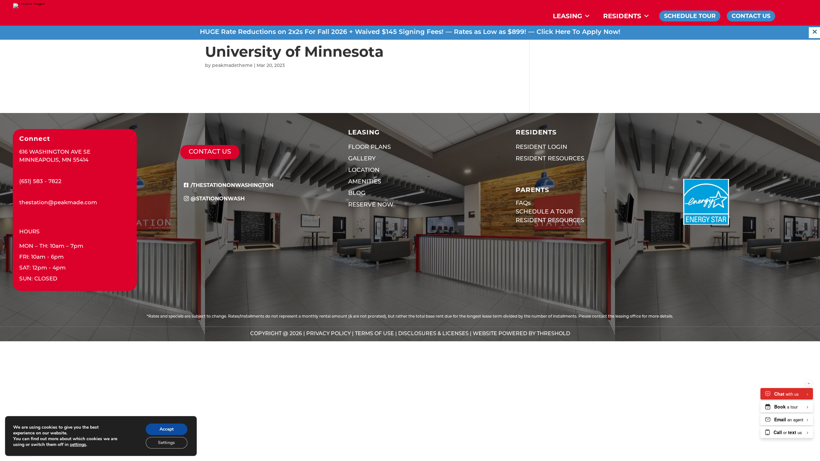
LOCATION (364, 171)
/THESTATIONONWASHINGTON (232, 185)
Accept (167, 429)
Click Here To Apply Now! (578, 32)
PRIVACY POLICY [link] (328, 333)
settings (78, 445)
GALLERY (362, 159)
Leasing (567, 16)
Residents (622, 16)
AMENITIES (364, 182)
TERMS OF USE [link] (374, 333)
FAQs (523, 203)
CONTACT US (210, 152)
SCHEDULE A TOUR (544, 212)
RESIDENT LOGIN (541, 147)
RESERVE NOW (370, 205)
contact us (751, 16)
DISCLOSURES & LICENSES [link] (433, 333)
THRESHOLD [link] (553, 333)
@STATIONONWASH (218, 199)
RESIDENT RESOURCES (550, 159)
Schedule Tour (690, 16)
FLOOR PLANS (369, 147)
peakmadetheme (232, 65)
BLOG (356, 194)
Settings (166, 443)
